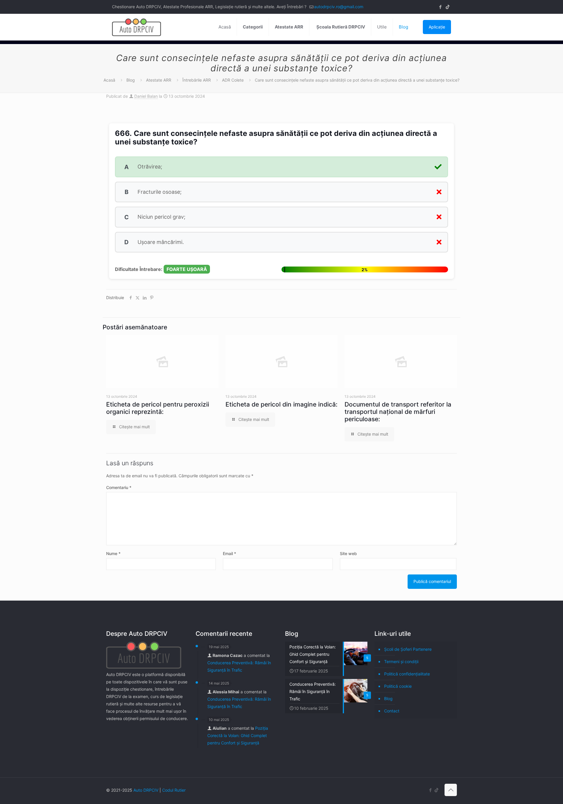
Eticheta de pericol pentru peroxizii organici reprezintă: (157, 408)
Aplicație (437, 26)
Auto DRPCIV (145, 790)
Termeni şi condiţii (401, 661)
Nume (113, 553)
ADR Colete (233, 79)
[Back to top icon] (451, 790)
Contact (391, 710)
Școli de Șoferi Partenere (408, 649)
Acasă (109, 79)
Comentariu (118, 487)
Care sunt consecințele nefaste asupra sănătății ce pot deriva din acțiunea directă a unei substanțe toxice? (357, 79)
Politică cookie (398, 686)
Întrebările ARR (196, 79)
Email (229, 553)
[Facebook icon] (440, 7)
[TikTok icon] (447, 7)
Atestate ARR (158, 79)
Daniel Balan (146, 96)
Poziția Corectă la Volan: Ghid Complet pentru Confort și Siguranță (237, 735)
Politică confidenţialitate (407, 673)
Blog (130, 79)
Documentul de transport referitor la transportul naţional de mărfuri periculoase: (398, 412)
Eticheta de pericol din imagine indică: (281, 404)
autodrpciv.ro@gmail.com (338, 6)
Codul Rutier (174, 790)
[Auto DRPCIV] (136, 27)
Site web (348, 553)
